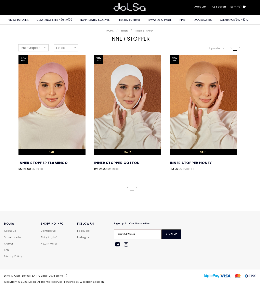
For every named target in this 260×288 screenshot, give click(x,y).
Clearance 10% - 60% (234, 20)
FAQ (6, 250)
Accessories (203, 20)
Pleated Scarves (129, 20)
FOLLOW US (85, 224)
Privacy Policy (13, 256)
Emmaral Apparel (159, 20)
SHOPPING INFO (52, 224)
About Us (10, 231)
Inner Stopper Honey (191, 162)
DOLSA (9, 224)
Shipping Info (49, 237)
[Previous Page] (231, 48)
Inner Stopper (144, 30)
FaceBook (83, 231)
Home (110, 30)
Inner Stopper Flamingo (43, 162)
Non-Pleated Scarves (95, 20)
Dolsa (32, 282)
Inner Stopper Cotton (117, 162)
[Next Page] (239, 48)
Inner (183, 20)
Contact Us (48, 231)
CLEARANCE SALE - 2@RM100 (54, 20)
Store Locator (13, 237)
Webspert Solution (92, 282)
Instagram (84, 237)
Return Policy (49, 243)
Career (8, 243)
